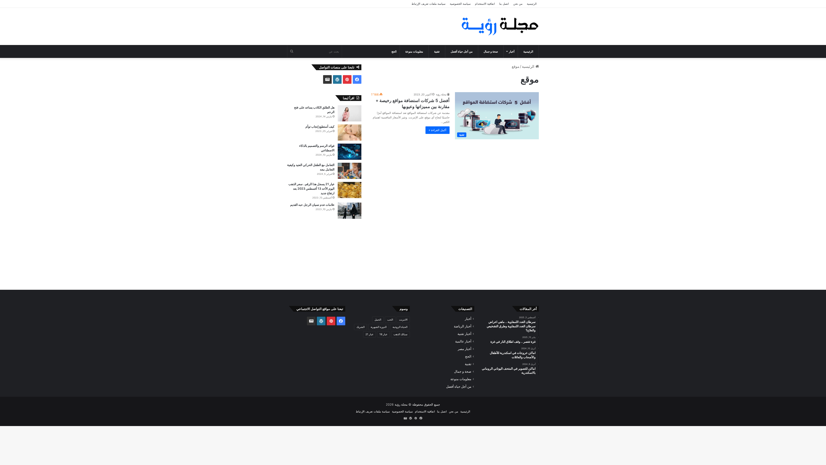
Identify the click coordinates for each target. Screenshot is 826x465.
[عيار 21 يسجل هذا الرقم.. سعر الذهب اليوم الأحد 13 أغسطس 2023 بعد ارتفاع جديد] (349, 190)
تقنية (437, 51)
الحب (390, 319)
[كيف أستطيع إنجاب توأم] (349, 132)
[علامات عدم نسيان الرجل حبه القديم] (349, 211)
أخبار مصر (464, 349)
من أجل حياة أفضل (462, 51)
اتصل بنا (504, 3)
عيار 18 (383, 334)
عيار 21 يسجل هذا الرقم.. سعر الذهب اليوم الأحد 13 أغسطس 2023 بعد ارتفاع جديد (311, 188)
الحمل (377, 319)
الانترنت (403, 319)
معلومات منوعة (414, 51)
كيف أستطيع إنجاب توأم (319, 126)
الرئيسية (532, 3)
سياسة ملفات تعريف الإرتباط (428, 3)
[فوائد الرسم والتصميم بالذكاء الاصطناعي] (349, 152)
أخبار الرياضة (462, 326)
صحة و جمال (491, 51)
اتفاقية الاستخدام (485, 3)
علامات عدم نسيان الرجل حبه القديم (312, 204)
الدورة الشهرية (379, 327)
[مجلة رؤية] (499, 26)
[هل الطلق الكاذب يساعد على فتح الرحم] (349, 113)
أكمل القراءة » (437, 130)
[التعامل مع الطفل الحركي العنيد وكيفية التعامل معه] (349, 171)
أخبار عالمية (463, 341)
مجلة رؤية (441, 94)
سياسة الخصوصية (460, 3)
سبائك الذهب (400, 334)
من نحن (517, 3)
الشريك (360, 327)
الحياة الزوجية (400, 327)
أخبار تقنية (464, 334)
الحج (394, 51)
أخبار (512, 51)
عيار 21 (369, 334)
